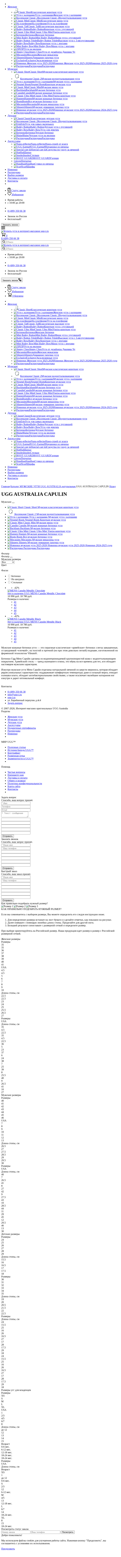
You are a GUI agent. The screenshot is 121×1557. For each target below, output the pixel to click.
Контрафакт (14, 753)
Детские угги (15, 722)
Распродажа (14, 172)
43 (15, 607)
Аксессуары (14, 141)
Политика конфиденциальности (25, 783)
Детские (12, 115)
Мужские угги (15, 719)
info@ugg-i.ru (15, 694)
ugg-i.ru (11, 697)
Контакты (13, 180)
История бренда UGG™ (21, 750)
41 (15, 602)
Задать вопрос (15, 703)
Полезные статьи (17, 747)
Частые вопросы (16, 772)
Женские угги (15, 716)
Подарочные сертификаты (22, 728)
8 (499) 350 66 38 (17, 211)
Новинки (12, 169)
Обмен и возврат (17, 780)
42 (15, 604)
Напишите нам (16, 775)
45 (15, 613)
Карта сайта (14, 786)
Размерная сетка (16, 755)
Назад (112, 486)
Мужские (13, 69)
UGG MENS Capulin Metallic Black (42, 621)
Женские (12, 6)
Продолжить (8, 1548)
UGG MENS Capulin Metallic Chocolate (44, 593)
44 (15, 610)
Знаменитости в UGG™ (21, 758)
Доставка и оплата (17, 178)
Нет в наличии (16, 593)
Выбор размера (16, 175)
